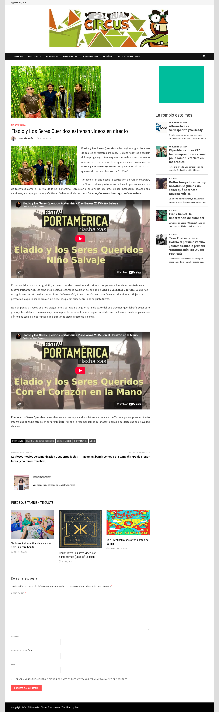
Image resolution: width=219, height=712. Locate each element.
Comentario (18, 593)
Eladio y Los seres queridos (40, 441)
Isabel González (27, 138)
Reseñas (107, 56)
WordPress (67, 707)
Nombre (16, 636)
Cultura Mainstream (128, 56)
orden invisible (64, 441)
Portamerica (80, 441)
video (92, 441)
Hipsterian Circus (38, 707)
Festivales (52, 56)
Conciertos (34, 56)
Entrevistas (70, 56)
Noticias (18, 56)
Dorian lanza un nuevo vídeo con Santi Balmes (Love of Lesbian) (77, 555)
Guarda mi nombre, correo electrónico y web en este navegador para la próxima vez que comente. (72, 679)
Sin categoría (18, 124)
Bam (76, 707)
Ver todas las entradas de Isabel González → (55, 484)
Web (13, 664)
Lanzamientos (90, 56)
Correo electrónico (23, 650)
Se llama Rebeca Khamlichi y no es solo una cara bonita (31, 545)
